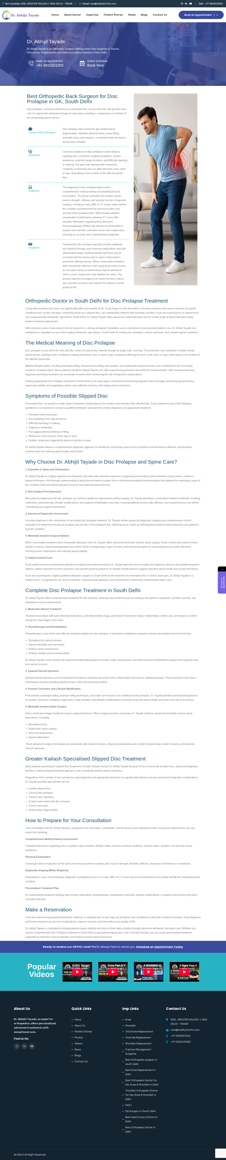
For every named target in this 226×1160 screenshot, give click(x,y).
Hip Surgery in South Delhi (140, 1111)
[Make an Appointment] (31, 63)
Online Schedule (97, 61)
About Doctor (72, 14)
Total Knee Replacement (139, 1031)
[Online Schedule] (82, 63)
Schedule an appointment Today (159, 947)
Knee (128, 1019)
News (78, 1049)
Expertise (92, 14)
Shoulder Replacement (138, 1043)
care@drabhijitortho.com (103, 3)
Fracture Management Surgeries (138, 1051)
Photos (79, 1037)
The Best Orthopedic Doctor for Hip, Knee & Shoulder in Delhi (141, 1095)
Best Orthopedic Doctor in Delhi (140, 1129)
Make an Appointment (49, 61)
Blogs (144, 14)
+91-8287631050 (181, 1041)
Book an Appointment (198, 15)
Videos (78, 1043)
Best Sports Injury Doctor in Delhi (141, 1119)
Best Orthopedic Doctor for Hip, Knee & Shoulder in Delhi (142, 1082)
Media (132, 14)
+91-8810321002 (214, 3)
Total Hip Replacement (138, 1037)
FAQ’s (128, 1105)
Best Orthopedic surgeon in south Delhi (141, 1062)
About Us (80, 1025)
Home (55, 14)
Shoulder (130, 1025)
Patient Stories (113, 14)
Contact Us (160, 14)
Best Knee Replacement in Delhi (140, 1072)
